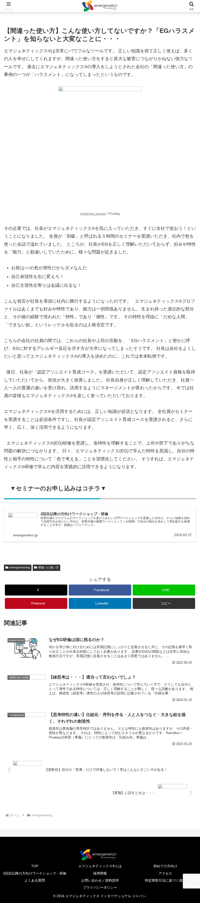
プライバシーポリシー (100, 887)
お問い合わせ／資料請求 (100, 880)
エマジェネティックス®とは (100, 866)
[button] (164, 603)
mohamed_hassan (93, 213)
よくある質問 (34, 880)
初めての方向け (165, 866)
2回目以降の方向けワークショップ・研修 (34, 873)
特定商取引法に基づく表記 (165, 880)
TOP (34, 866)
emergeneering (20, 567)
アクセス (165, 873)
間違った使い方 (48, 567)
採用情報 (100, 873)
